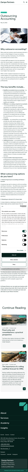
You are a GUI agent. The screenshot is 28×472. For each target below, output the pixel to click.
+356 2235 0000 (5, 444)
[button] (26, 2)
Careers (7, 434)
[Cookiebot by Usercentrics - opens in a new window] (20, 206)
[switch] (24, 235)
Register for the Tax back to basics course (14, 470)
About (3, 413)
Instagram (15, 454)
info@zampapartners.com (7, 446)
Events (2, 434)
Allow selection (14, 259)
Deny (14, 264)
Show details (20, 250)
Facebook (3, 454)
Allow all (14, 255)
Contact (12, 434)
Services (4, 418)
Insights (4, 428)
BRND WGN (10, 466)
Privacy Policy (11, 464)
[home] (7, 2)
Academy (5, 423)
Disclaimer (4, 464)
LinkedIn (9, 454)
